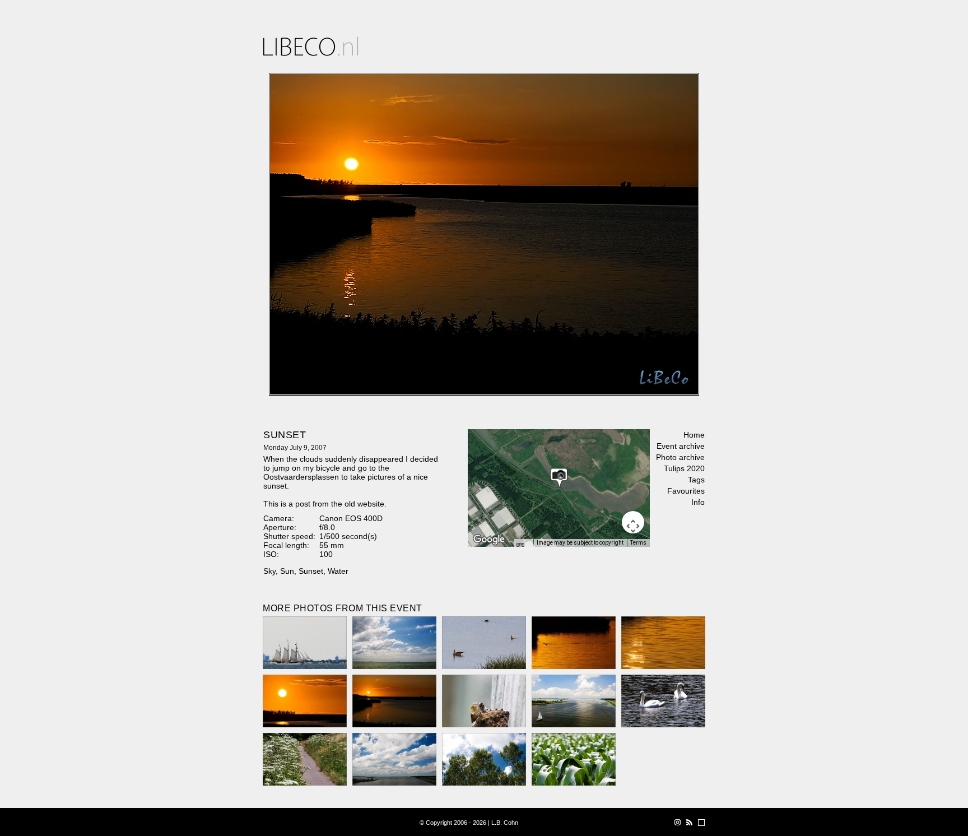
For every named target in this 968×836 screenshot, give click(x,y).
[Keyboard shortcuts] (523, 546)
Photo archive (680, 457)
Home (694, 434)
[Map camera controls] (633, 522)
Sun (287, 570)
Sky (269, 570)
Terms (638, 543)
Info (698, 502)
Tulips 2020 (684, 468)
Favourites (686, 490)
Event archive (681, 446)
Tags (696, 479)
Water (338, 570)
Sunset (311, 570)
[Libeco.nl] (311, 46)
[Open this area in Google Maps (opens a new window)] (489, 539)
